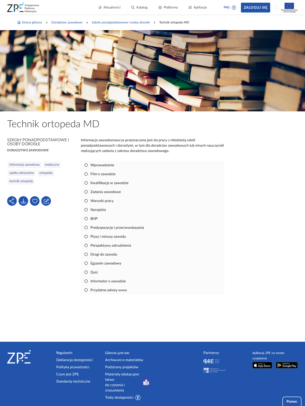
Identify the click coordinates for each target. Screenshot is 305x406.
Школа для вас (117, 353)
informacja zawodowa (24, 164)
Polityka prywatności (72, 367)
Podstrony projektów (121, 367)
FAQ (227, 7)
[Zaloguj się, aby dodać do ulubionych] (35, 201)
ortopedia (45, 173)
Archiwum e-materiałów (124, 360)
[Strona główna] (30, 357)
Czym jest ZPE (67, 374)
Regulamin (64, 353)
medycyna (52, 164)
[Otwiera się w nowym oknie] (262, 365)
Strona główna (32, 22)
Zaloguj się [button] (255, 7)
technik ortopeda (21, 181)
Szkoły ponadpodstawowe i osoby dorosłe (121, 22)
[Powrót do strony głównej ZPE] (23, 7)
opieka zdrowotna (21, 173)
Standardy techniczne (73, 381)
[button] (234, 7)
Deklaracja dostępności (74, 360)
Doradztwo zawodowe (66, 22)
